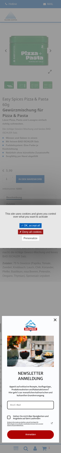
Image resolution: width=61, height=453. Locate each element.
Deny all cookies (31, 232)
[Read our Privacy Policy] (52, 423)
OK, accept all (31, 225)
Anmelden (30, 434)
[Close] (55, 320)
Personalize (30, 238)
